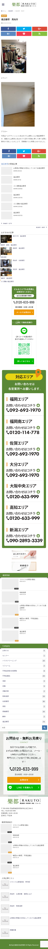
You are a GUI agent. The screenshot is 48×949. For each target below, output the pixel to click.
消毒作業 (23, 691)
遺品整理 (4, 15)
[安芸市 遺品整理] (24, 272)
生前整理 (23, 701)
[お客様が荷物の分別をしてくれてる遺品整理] (24, 170)
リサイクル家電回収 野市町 (20, 882)
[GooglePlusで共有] (39, 29)
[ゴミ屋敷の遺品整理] (24, 206)
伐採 (23, 681)
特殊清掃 (23, 696)
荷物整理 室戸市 (7, 223)
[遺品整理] (24, 179)
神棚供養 (13, 930)
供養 (23, 686)
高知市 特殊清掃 (16, 906)
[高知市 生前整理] (24, 263)
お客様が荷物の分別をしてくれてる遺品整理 (25, 918)
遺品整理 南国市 (40, 227)
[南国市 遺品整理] (24, 251)
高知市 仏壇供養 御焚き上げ (21, 894)
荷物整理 (23, 711)
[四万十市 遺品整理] (24, 238)
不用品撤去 (23, 676)
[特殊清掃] (24, 257)
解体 (23, 716)
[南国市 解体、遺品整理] (24, 245)
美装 (23, 706)
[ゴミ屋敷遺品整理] (24, 188)
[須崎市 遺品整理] (24, 278)
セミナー (23, 655)
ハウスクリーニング (23, 660)
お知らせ (23, 650)
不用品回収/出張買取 (23, 671)
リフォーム (23, 666)
